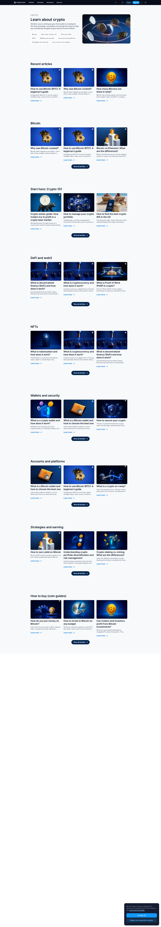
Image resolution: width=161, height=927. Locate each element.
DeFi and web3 (66, 34)
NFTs (34, 38)
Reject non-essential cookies (141, 920)
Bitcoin (34, 34)
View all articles (79, 166)
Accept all (142, 915)
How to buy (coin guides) (61, 42)
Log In (129, 2)
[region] (141, 914)
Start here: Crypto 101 (49, 34)
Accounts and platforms (67, 38)
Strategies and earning (40, 42)
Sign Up (136, 2)
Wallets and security (47, 38)
